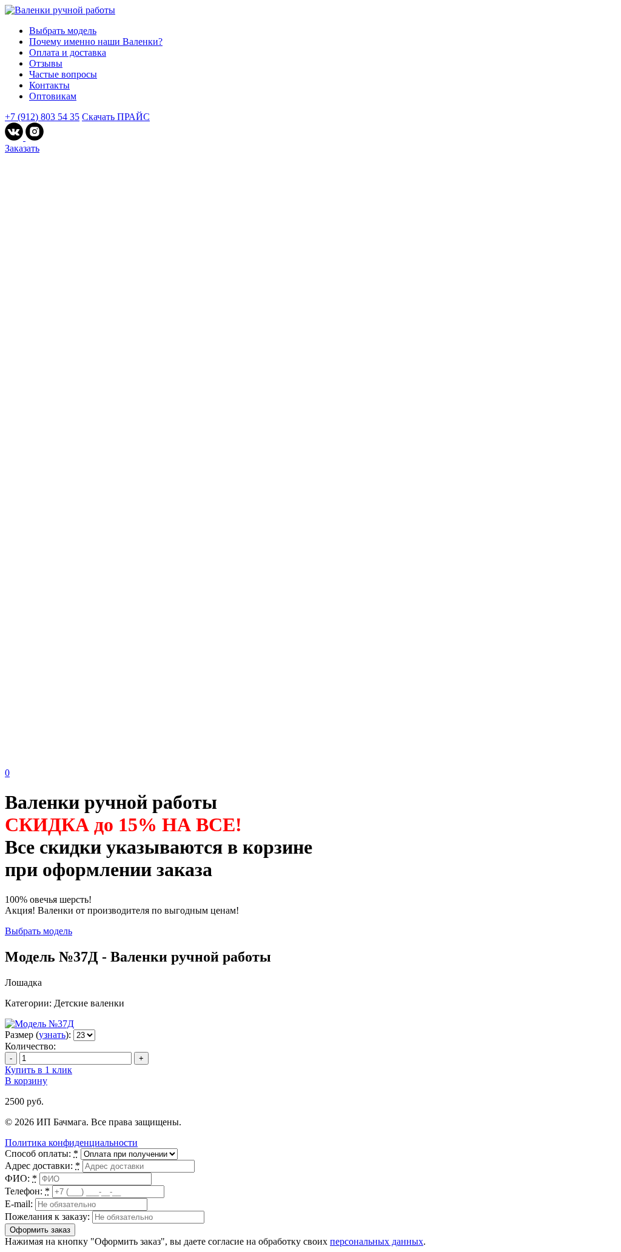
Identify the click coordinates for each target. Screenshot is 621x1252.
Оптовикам (52, 96)
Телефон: (27, 1191)
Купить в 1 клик (38, 1070)
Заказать (22, 148)
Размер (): (38, 1034)
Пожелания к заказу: (47, 1216)
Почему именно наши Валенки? (96, 41)
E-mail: (19, 1204)
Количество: (30, 1046)
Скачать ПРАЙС (116, 117)
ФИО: (21, 1178)
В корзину (26, 1081)
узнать (52, 1034)
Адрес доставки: (42, 1165)
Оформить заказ (40, 1229)
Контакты (49, 85)
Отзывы (45, 63)
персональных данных (376, 1241)
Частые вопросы (63, 74)
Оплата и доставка (67, 52)
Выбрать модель (62, 30)
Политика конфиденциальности (71, 1142)
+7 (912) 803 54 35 (42, 117)
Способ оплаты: (41, 1153)
